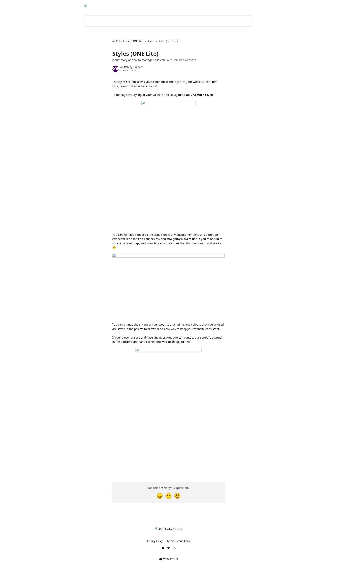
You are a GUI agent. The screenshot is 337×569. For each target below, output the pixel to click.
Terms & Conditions (178, 541)
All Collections (120, 41)
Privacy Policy (155, 541)
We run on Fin (170, 558)
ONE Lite (138, 41)
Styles (150, 41)
